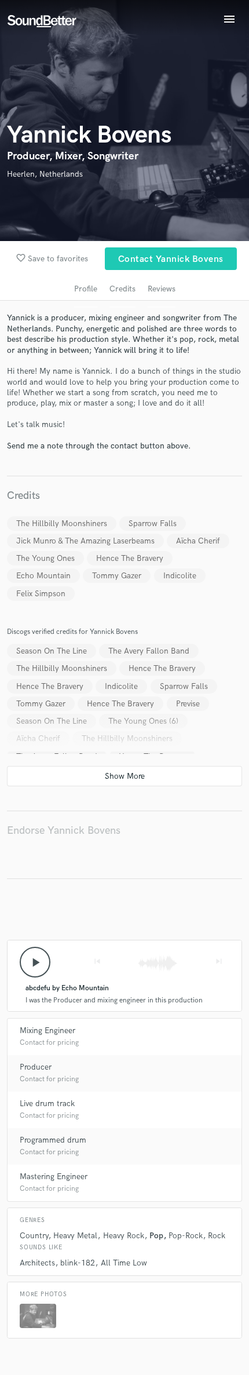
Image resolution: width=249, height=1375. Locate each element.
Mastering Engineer (53, 1176)
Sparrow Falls (153, 523)
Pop (156, 1236)
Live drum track (47, 1103)
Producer (36, 1067)
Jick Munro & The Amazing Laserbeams (85, 541)
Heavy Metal (75, 1236)
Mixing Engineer (47, 1030)
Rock (216, 1236)
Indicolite (179, 576)
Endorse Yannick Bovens (63, 830)
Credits (122, 289)
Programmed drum (53, 1140)
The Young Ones (45, 558)
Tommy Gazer (116, 576)
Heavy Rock (123, 1236)
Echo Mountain (43, 576)
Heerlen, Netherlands (45, 174)
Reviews (161, 289)
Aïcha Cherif (198, 541)
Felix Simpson (40, 594)
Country (34, 1236)
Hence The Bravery (129, 558)
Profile (85, 289)
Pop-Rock (186, 1236)
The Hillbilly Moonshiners (61, 523)
